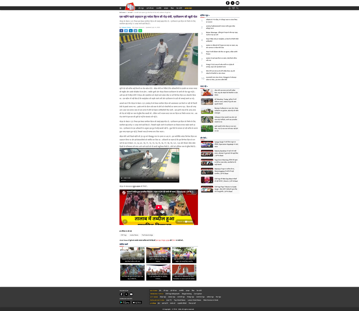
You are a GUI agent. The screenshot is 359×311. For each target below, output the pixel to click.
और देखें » (203, 137)
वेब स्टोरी (179, 8)
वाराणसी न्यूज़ (181, 297)
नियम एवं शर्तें (192, 303)
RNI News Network (138, 27)
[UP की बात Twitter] (232, 4)
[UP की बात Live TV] (233, 8)
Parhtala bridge (147, 235)
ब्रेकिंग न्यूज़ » (205, 15)
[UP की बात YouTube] (237, 4)
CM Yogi (123, 235)
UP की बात (149, 8)
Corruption (198, 294)
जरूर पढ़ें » (204, 86)
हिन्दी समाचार (122, 12)
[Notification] (229, 8)
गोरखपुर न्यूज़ (190, 297)
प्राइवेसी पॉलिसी (182, 303)
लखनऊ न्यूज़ (171, 297)
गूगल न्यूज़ (158, 240)
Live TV (169, 300)
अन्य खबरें (130, 12)
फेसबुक (163, 240)
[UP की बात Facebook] (228, 4)
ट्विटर (173, 240)
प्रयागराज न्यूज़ (200, 297)
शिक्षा (172, 8)
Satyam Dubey (126, 27)
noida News (134, 235)
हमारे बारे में (165, 303)
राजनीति (158, 8)
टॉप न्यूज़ (140, 8)
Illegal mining (187, 294)
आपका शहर (188, 8)
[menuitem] (141, 8)
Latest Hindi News (194, 300)
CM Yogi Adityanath (172, 294)
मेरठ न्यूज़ (218, 297)
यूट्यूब (168, 240)
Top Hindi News (179, 300)
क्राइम (166, 8)
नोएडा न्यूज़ (163, 297)
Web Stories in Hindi (210, 300)
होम (160, 290)
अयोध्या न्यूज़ (210, 297)
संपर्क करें (172, 303)
